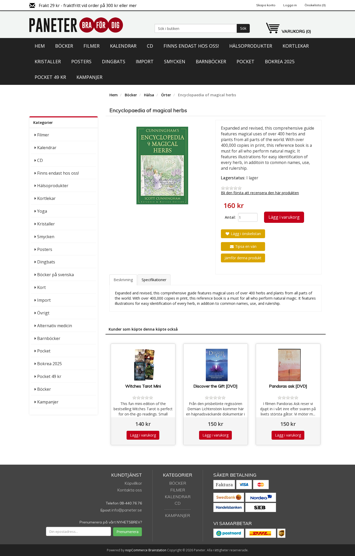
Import (145, 61)
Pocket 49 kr (50, 77)
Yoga (42, 211)
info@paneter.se (126, 510)
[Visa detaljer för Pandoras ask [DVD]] (289, 365)
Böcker (64, 46)
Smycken (174, 61)
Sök (243, 28)
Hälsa (149, 94)
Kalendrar (123, 46)
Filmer (91, 46)
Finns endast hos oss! (191, 46)
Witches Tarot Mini (143, 386)
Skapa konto (265, 5)
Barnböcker (211, 61)
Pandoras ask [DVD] (288, 386)
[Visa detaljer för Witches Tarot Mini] (144, 365)
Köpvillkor (133, 483)
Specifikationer (154, 279)
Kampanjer (89, 77)
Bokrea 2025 (279, 61)
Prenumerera (127, 531)
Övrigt (43, 313)
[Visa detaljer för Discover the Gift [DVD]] (217, 365)
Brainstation (157, 550)
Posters (81, 61)
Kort (41, 287)
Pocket (245, 61)
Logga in (290, 5)
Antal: (229, 217)
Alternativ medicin (54, 325)
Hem (40, 46)
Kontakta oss (129, 489)
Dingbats (113, 61)
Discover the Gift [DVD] (215, 386)
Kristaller (48, 61)
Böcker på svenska (55, 274)
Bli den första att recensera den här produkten (260, 192)
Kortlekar (295, 46)
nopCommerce (136, 550)
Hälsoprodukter (250, 46)
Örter (166, 94)
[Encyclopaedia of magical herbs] (162, 166)
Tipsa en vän (245, 246)
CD (150, 46)
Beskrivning (123, 279)
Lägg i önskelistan (245, 233)
